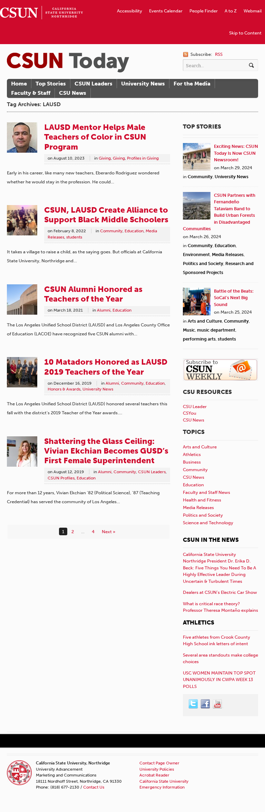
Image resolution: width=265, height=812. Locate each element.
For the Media (192, 83)
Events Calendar (166, 10)
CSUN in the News (211, 539)
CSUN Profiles (61, 478)
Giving (105, 158)
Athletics (192, 454)
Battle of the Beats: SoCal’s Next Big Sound (234, 297)
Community (111, 231)
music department (216, 330)
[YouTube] (217, 704)
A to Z (231, 10)
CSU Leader (195, 406)
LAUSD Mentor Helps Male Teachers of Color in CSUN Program (95, 136)
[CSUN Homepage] (41, 3)
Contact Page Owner (159, 763)
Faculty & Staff (30, 93)
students (74, 237)
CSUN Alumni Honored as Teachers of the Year (93, 294)
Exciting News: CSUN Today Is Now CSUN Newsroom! (236, 153)
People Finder (203, 10)
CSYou (189, 413)
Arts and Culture (205, 321)
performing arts (199, 339)
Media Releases (228, 254)
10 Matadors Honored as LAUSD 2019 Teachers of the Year (105, 366)
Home (19, 83)
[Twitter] (193, 704)
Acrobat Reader (154, 775)
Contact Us (93, 787)
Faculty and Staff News (206, 492)
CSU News (72, 93)
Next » (108, 531)
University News (143, 83)
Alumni (103, 310)
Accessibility (129, 10)
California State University (163, 781)
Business (192, 462)
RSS (219, 54)
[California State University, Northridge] (68, 62)
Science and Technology (208, 522)
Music (189, 330)
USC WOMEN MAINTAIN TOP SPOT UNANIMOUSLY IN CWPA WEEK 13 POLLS (219, 679)
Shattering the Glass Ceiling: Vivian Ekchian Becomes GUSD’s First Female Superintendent (106, 450)
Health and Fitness (202, 500)
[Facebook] (205, 704)
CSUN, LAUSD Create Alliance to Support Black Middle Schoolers (106, 214)
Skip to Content (245, 32)
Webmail (253, 10)
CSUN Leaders (93, 83)
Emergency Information (162, 787)
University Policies (156, 769)
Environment (196, 254)
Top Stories (51, 83)
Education (134, 231)
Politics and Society (203, 263)
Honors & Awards (64, 389)
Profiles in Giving (143, 158)
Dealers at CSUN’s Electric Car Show (220, 592)
